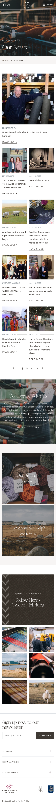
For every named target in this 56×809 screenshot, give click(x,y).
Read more (9, 142)
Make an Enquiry (28, 427)
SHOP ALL (28, 481)
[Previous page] (13, 367)
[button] (7, 5)
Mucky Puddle (23, 801)
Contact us (28, 534)
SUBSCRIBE (44, 735)
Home (5, 60)
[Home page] (27, 6)
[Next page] (42, 367)
